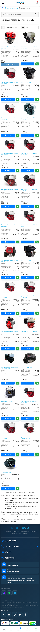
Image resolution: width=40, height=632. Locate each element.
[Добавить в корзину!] (37, 63)
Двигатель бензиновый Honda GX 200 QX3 (9, 225)
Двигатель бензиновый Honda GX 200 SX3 (29, 225)
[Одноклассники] (25, 614)
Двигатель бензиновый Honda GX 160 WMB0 (29, 332)
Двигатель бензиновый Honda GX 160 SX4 (9, 437)
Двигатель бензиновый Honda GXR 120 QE (9, 332)
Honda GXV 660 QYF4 (6, 472)
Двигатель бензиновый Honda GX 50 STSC (9, 47)
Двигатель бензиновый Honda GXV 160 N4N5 (9, 261)
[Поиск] (32, 3)
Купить (28, 64)
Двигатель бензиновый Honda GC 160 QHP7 (29, 118)
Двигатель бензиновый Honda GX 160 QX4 (29, 296)
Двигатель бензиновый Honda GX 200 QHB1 (9, 154)
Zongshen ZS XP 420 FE (27, 367)
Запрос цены (10, 64)
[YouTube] (9, 614)
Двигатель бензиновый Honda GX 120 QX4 (9, 190)
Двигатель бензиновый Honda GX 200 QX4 (29, 402)
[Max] (3, 592)
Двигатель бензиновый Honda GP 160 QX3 (29, 47)
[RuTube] (14, 614)
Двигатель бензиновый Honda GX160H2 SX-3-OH (29, 437)
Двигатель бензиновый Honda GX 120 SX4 (29, 190)
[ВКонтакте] (3, 614)
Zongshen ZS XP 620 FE (7, 401)
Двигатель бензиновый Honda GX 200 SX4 (9, 296)
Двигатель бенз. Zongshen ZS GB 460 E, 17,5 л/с (9, 368)
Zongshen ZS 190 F (26, 82)
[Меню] (3, 3)
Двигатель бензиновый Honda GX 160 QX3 (29, 154)
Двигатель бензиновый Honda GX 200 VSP (9, 118)
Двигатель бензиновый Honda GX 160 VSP (9, 83)
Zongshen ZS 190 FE (26, 260)
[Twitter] (20, 614)
